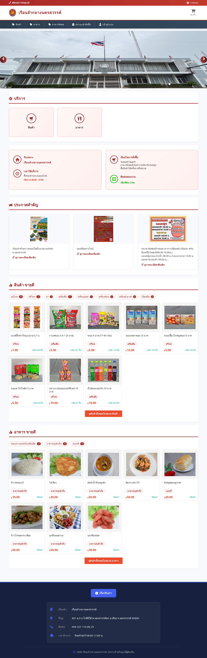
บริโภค (34, 296)
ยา (49, 296)
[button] (3, 59)
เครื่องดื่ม (65, 296)
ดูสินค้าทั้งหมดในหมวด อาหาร (104, 560)
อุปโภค (16, 296)
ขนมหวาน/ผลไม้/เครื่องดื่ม (25, 443)
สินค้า (19, 24)
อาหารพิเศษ (58, 24)
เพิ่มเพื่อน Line (127, 182)
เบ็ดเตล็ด (147, 296)
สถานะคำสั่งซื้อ (83, 24)
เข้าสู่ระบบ (108, 24)
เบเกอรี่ (78, 443)
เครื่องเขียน (105, 296)
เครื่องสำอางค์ (127, 296)
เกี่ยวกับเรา (105, 593)
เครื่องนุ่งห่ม (85, 296)
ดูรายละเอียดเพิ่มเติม (25, 257)
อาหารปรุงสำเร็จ (56, 443)
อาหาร (36, 24)
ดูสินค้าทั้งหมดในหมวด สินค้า (103, 413)
